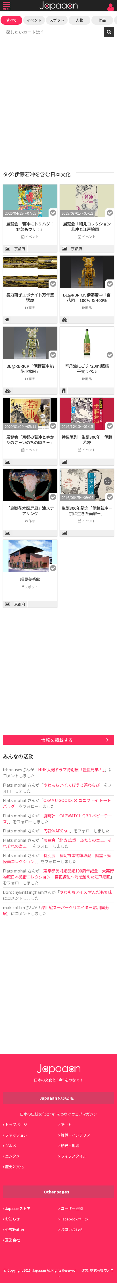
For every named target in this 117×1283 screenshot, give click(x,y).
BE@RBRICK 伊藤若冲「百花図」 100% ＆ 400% (86, 297)
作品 (102, 20)
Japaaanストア (17, 1208)
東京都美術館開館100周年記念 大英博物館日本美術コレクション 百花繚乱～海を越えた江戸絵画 (58, 874)
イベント (34, 20)
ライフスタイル (74, 1156)
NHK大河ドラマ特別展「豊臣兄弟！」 (71, 769)
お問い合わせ (72, 1229)
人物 (79, 20)
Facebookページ (75, 1219)
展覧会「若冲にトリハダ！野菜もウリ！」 (30, 226)
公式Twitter (14, 1229)
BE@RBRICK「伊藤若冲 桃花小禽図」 (30, 368)
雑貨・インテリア (75, 1135)
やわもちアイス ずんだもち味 (86, 892)
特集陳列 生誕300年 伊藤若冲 (87, 439)
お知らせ (12, 1219)
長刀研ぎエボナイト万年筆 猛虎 (32, 297)
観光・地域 (70, 1145)
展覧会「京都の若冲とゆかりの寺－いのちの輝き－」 (30, 439)
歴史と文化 (14, 1166)
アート (66, 1124)
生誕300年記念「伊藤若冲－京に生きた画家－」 (87, 510)
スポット (56, 20)
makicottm (14, 907)
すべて (11, 20)
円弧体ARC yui (56, 831)
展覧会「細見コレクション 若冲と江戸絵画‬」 (87, 226)
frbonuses (12, 769)
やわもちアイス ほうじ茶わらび (71, 785)
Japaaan (58, 5)
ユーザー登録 (72, 1208)
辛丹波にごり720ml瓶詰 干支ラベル (89, 368)
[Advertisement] (58, 104)
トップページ (16, 1124)
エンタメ (12, 1156)
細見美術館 (30, 579)
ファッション (16, 1135)
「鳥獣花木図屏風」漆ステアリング (30, 510)
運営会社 (12, 1240)
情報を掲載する (57, 740)
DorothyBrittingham (23, 892)
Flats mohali (15, 785)
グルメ (10, 1145)
